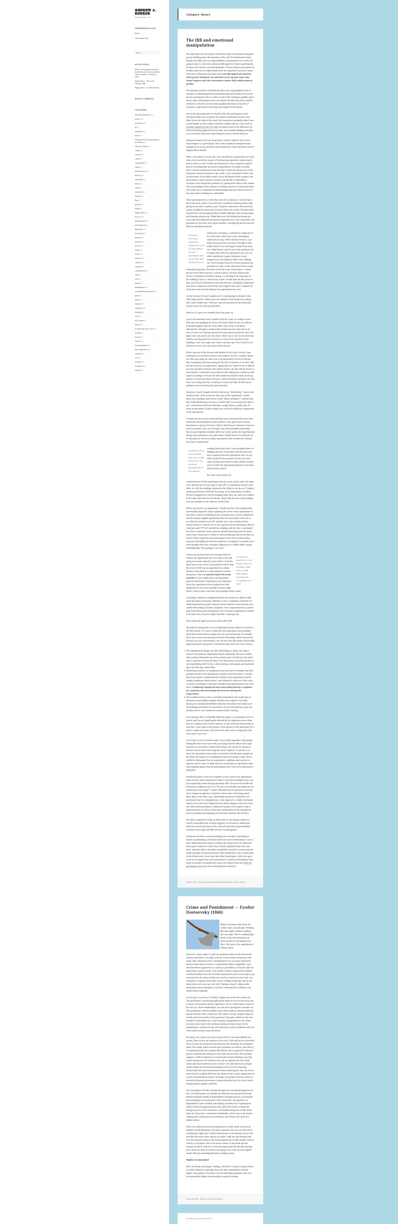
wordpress (139, 366)
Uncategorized (141, 345)
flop (136, 200)
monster (138, 242)
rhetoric (138, 258)
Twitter (138, 341)
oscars (137, 254)
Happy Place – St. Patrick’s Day (147, 88)
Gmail (137, 208)
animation (139, 131)
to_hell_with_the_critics (144, 329)
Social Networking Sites (144, 291)
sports (137, 300)
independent (140, 221)
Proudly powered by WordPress (199, 1218)
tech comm (139, 320)
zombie (138, 370)
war (136, 358)
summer (138, 304)
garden (138, 204)
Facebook (138, 192)
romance (138, 262)
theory (137, 324)
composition (139, 163)
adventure (139, 123)
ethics (137, 188)
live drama (139, 233)
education (139, 179)
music (137, 250)
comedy (138, 155)
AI (136, 127)
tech (136, 316)
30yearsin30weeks (142, 115)
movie (137, 246)
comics (137, 159)
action (137, 119)
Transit (138, 333)
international (140, 225)
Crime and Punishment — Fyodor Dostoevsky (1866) (220, 909)
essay (137, 184)
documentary (140, 171)
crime (137, 167)
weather (138, 362)
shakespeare (140, 287)
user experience (141, 349)
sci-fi (137, 279)
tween (137, 337)
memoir (138, 237)
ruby (137, 275)
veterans (138, 354)
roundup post (140, 271)
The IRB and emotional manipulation (209, 42)
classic (137, 150)
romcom (138, 266)
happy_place (140, 213)
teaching (138, 312)
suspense (138, 308)
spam (137, 295)
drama (137, 175)
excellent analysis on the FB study (202, 127)
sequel (137, 283)
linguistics (139, 229)
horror (137, 217)
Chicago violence (141, 146)
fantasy (138, 196)
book (137, 135)
